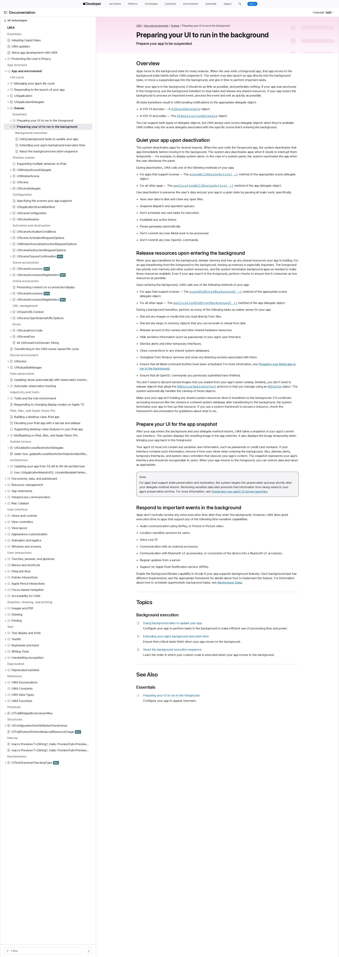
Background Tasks (230, 582)
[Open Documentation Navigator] (5, 12)
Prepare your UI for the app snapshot (176, 424)
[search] (43, 950)
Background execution (157, 614)
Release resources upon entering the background (190, 253)
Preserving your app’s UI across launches (239, 491)
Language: (319, 12)
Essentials (146, 687)
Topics (144, 602)
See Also (147, 674)
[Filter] (44, 950)
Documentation (22, 12)
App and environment (156, 25)
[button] (240, 4)
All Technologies (17, 20)
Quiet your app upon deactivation (173, 140)
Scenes (175, 25)
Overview (148, 63)
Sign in (252, 4)
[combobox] (44, 951)
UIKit (139, 25)
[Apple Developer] (92, 4)
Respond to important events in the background (188, 507)
